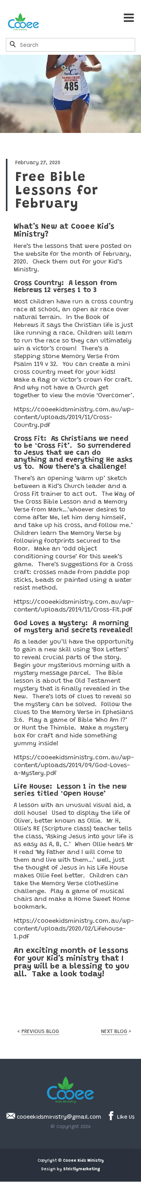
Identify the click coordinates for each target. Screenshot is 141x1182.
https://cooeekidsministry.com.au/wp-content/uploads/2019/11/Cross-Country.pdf (74, 418)
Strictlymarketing (81, 1169)
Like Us (125, 1117)
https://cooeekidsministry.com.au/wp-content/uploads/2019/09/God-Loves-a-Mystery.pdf (74, 766)
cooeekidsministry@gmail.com (58, 1117)
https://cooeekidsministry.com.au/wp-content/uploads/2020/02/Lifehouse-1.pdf (74, 929)
